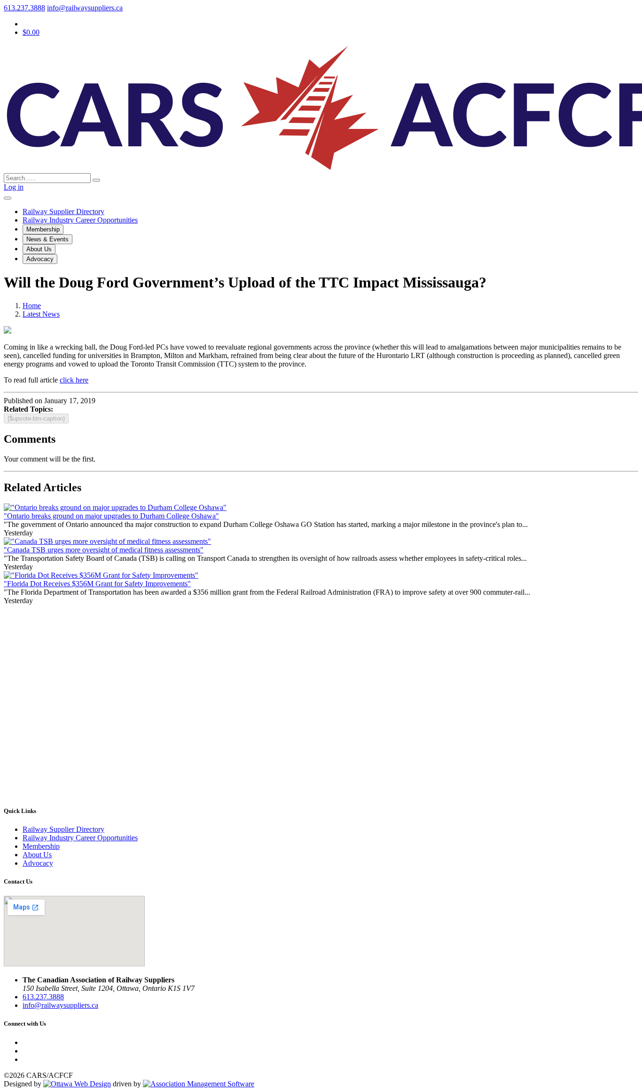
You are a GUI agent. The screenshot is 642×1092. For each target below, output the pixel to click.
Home (32, 306)
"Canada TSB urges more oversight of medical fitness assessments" (104, 550)
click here (74, 380)
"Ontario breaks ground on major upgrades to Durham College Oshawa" (111, 516)
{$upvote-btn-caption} (36, 418)
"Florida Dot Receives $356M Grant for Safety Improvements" (97, 584)
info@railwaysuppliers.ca (85, 8)
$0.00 (31, 32)
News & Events (47, 239)
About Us (39, 249)
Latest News (41, 314)
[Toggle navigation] (7, 198)
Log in (13, 187)
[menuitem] (41, 846)
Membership (43, 229)
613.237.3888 (24, 8)
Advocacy (40, 259)
